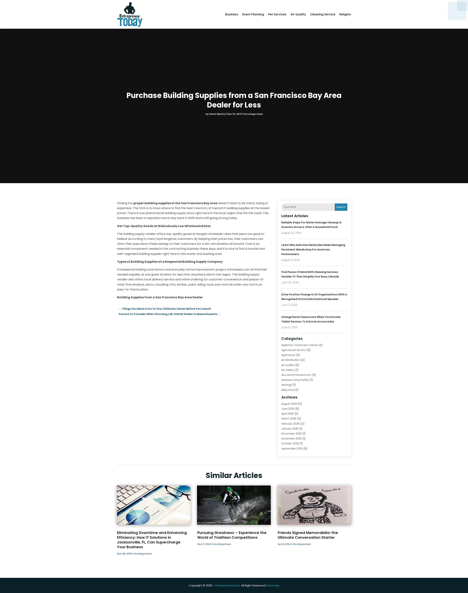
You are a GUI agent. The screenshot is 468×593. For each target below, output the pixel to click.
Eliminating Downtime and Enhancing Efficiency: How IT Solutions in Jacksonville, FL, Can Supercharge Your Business (152, 539)
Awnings (286, 385)
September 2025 (292, 448)
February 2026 (290, 424)
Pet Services (277, 14)
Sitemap (273, 585)
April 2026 (287, 414)
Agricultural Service (293, 350)
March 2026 (288, 418)
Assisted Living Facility (295, 380)
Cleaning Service (322, 14)
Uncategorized (253, 114)
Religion (345, 14)
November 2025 (291, 438)
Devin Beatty (217, 114)
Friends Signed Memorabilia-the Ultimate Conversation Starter (308, 535)
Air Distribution (290, 360)
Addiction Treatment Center (299, 345)
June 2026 (288, 409)
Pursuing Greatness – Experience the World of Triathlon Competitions (232, 535)
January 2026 (290, 428)
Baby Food (288, 390)
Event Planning (253, 14)
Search (341, 207)
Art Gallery (288, 370)
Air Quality (298, 14)
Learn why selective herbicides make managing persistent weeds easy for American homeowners (313, 249)
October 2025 (290, 443)
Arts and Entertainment (296, 375)
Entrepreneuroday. (227, 585)
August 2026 (289, 404)
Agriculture (288, 355)
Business (231, 14)
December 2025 (291, 433)
